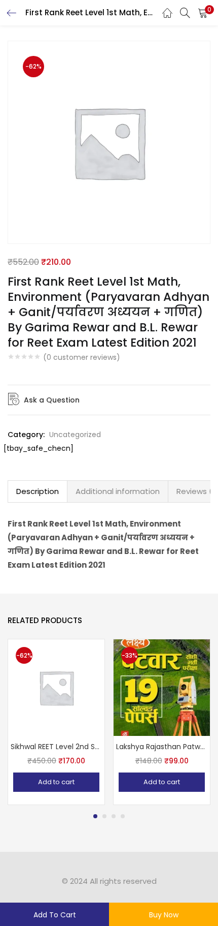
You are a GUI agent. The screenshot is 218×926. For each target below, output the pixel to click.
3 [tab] (114, 816)
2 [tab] (104, 816)
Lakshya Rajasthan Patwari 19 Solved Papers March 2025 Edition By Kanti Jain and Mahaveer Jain (161, 746)
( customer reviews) (81, 357)
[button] (202, 12)
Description (37, 491)
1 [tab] (95, 816)
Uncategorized (75, 434)
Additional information (118, 491)
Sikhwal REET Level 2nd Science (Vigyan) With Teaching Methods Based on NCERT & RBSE (56, 746)
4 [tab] (123, 816)
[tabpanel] (56, 722)
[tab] (37, 491)
